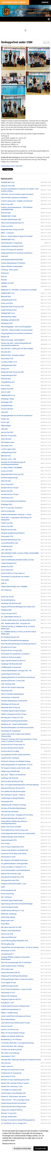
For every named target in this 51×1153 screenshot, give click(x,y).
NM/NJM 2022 (6, 456)
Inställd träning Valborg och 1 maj (12, 910)
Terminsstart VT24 (7, 358)
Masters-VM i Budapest (9, 996)
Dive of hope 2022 (7, 484)
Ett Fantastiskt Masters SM (10, 637)
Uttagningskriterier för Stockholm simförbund (16, 253)
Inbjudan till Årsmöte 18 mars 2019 (13, 788)
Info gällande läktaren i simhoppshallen (14, 863)
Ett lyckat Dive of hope (8, 647)
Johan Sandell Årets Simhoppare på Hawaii (16, 1016)
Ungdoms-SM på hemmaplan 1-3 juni (13, 884)
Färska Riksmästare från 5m (10, 972)
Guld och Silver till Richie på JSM (12, 781)
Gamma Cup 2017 (7, 1026)
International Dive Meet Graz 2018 (12, 877)
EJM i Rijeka (5, 580)
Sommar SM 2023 (7, 409)
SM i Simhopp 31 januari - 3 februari (13, 795)
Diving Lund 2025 (7, 226)
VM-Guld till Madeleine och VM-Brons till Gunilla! (17, 727)
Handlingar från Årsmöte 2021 (11, 603)
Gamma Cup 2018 (7, 934)
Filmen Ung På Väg (7, 894)
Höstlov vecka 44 (7, 1066)
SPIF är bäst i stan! (7, 969)
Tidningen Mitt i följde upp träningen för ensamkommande (21, 1060)
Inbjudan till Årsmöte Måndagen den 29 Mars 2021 (18, 607)
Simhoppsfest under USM (16, 42)
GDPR (3, 887)
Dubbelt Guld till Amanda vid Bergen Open (15, 1006)
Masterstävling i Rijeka (8, 316)
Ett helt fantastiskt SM (8, 890)
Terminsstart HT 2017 (8, 993)
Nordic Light (5, 422)
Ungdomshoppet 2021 (8, 563)
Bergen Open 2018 (7, 920)
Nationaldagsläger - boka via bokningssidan (16, 327)
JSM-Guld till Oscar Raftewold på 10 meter (15, 1023)
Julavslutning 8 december (10, 811)
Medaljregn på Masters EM (10, 320)
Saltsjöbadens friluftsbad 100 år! (12, 246)
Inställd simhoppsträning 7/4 (11, 1009)
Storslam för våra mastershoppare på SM (15, 1080)
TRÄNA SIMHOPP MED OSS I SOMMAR (14, 587)
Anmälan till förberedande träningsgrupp (15, 640)
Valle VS (4, 583)
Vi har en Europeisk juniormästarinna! (13, 501)
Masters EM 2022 (7, 491)
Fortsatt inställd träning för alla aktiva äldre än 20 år (18, 620)
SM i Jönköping (6, 897)
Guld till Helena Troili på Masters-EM (13, 1093)
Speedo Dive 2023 (7, 389)
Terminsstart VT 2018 (8, 951)
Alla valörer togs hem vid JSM (11, 927)
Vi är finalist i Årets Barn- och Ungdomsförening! (17, 1043)
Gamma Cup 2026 (7, 204)
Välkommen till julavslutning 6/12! (12, 223)
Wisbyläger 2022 (6, 504)
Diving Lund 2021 (7, 556)
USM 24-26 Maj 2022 (8, 511)
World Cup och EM (7, 597)
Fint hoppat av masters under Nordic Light (15, 768)
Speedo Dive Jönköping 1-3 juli (11, 1086)
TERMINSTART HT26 (8, 182)
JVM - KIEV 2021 (6, 550)
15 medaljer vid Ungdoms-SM (11, 1090)
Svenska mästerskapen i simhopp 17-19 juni (16, 514)
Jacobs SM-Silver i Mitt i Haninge (12, 1046)
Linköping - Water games (9, 270)
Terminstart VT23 (6, 446)
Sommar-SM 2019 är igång (10, 751)
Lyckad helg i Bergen (8, 917)
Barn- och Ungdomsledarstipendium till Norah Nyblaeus (20, 785)
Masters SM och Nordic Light (11, 873)
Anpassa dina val (8, 1144)
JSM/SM (4, 286)
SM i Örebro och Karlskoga (10, 1053)
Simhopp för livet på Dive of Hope (12, 1070)
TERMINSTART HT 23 (8, 395)
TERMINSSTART (6, 610)
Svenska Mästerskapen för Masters (13, 263)
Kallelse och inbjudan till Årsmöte (12, 1036)
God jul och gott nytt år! (9, 613)
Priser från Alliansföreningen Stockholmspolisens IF (18, 644)
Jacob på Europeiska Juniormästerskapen (15, 870)
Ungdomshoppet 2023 (8, 375)
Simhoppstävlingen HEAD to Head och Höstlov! (17, 979)
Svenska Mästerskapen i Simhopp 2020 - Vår (16, 670)
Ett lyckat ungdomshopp (9, 478)
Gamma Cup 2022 (7, 526)
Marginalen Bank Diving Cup (10, 707)
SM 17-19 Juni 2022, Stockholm (11, 508)
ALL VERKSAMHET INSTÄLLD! (11, 617)
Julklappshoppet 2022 (8, 452)
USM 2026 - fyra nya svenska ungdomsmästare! (17, 194)
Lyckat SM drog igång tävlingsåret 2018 (14, 940)
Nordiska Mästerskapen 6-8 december (14, 701)
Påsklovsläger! (6, 425)
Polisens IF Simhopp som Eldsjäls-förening (15, 761)
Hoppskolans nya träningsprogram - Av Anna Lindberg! (20, 947)
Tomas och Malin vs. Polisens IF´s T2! (13, 867)
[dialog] (25, 1139)
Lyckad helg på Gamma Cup (10, 674)
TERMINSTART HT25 (8, 239)
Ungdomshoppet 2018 (8, 840)
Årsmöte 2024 (6, 352)
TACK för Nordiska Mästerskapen (12, 694)
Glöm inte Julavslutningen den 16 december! (16, 962)
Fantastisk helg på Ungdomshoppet (13, 711)
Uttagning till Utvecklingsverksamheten (14, 721)
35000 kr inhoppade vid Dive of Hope (13, 714)
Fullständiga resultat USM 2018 (11, 166)
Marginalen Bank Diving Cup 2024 (12, 306)
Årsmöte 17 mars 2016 (8, 1113)
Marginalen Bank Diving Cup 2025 (12, 229)
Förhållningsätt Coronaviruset (11, 667)
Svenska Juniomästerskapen (11, 930)
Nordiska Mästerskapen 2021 (11, 540)
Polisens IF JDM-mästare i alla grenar (13, 1096)
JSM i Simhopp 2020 (8, 684)
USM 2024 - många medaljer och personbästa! (17, 330)
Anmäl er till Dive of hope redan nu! (13, 573)
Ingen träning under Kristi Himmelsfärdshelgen (17, 904)
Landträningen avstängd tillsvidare (12, 798)
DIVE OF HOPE (6, 392)
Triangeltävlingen (7, 405)
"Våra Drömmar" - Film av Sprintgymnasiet (15, 1100)
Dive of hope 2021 (7, 570)
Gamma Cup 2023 (7, 432)
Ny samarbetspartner (8, 600)
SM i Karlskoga (6, 590)
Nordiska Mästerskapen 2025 (11, 219)
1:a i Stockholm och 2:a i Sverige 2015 (14, 1123)
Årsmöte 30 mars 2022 (8, 530)
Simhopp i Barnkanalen (9, 1116)
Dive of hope (5, 843)
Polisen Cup (5, 419)
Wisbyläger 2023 (6, 402)
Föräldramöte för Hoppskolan (11, 1073)
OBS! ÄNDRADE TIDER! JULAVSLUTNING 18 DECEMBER (20, 553)
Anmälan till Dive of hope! (9, 488)
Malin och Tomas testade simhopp (13, 1033)
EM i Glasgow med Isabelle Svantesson (14, 860)
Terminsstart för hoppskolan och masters (15, 576)
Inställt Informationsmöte (9, 986)
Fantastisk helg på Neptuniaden (12, 900)
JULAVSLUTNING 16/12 (9, 362)
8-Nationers (5, 273)
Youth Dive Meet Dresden (9, 907)
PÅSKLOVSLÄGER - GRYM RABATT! (13, 340)
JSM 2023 (4, 429)
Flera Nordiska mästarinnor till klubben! (14, 197)
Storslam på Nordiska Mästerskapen (13, 808)
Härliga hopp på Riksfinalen (10, 771)
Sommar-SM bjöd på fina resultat (12, 748)
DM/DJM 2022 (6, 481)
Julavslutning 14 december (10, 697)
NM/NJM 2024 (6, 296)
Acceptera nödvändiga (22, 1148)
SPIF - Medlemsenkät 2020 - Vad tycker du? (15, 623)
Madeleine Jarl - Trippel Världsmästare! (14, 724)
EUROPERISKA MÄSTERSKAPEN (12, 260)
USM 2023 (4, 412)
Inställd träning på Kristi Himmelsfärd (13, 1103)
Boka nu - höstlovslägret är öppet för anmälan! (17, 236)
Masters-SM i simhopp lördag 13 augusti (15, 1083)
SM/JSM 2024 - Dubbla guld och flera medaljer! (17, 348)
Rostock (4, 276)
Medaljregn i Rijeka (7, 399)
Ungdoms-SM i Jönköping (10, 758)
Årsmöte (4, 280)
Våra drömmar (6, 1063)
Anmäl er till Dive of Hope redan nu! (13, 744)
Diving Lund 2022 (7, 471)
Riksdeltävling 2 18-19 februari (11, 1039)
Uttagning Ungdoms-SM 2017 (11, 999)
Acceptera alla (40, 1148)
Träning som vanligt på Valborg (11, 1110)
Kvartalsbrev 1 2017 (7, 1003)
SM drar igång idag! (7, 944)
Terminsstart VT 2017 (8, 1056)
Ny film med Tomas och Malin (11, 827)
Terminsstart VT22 (7, 536)
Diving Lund (5, 369)
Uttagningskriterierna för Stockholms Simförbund (18, 677)
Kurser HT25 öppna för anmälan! (12, 250)
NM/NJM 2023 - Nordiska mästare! (13, 355)
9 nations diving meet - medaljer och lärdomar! (16, 201)
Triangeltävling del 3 (8, 382)
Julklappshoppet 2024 (8, 300)
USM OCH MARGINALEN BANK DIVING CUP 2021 (17, 560)
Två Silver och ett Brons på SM (11, 1049)
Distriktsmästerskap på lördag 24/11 (13, 818)
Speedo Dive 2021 (7, 566)
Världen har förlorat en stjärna (11, 657)
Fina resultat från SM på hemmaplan (13, 791)
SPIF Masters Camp (7, 442)
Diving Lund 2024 (7, 303)
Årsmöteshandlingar (8, 1019)
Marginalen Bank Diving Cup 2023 (12, 372)
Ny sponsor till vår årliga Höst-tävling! (13, 853)
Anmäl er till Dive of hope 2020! (11, 650)
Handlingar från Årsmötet (9, 778)
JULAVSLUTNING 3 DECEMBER (11, 467)
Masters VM (5, 337)
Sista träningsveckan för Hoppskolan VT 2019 (16, 765)
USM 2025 (4, 256)
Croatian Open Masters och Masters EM (14, 850)
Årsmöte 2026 (6, 213)
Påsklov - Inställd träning (9, 1013)
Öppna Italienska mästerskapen (12, 266)
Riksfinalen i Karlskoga (8, 914)
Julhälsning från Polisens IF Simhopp (13, 805)
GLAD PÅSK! (5, 924)
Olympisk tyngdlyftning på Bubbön (13, 533)
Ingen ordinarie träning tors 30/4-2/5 (13, 660)
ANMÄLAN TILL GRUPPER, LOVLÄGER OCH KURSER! (19, 290)
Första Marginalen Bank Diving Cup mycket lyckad (18, 833)
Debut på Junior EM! (8, 186)
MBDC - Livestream (7, 233)
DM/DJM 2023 (6, 379)
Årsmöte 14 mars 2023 (8, 436)
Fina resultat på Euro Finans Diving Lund (14, 830)
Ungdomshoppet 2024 (8, 310)
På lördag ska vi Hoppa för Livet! (12, 717)
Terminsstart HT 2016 (8, 1076)
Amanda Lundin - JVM (8, 459)
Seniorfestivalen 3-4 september (11, 243)
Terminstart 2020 (6, 691)
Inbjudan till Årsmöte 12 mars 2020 (13, 681)
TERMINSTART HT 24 (8, 313)
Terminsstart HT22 (7, 498)
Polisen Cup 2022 (7, 523)
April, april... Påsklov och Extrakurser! (13, 775)
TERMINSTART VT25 (7, 293)
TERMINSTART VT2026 (8, 216)
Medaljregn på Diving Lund (10, 704)
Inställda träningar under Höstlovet (12, 837)
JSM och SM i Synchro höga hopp (12, 687)
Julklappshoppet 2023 (8, 365)
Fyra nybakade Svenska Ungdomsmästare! (15, 754)
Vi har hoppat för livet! (8, 982)
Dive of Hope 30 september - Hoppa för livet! (16, 989)
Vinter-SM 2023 (6, 439)
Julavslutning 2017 (7, 954)
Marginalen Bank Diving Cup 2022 (12, 474)
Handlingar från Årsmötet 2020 (11, 664)
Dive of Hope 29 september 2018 (12, 847)
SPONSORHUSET (7, 546)
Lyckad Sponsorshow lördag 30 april (13, 1106)
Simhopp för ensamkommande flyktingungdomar (18, 1120)
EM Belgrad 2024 (6, 323)
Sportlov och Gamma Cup (10, 1029)
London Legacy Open (8, 449)
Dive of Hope (5, 385)
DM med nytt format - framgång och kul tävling (17, 815)
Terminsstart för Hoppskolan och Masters (15, 654)
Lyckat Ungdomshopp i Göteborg (12, 966)
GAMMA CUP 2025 (7, 283)
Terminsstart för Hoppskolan (11, 731)
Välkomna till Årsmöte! (8, 937)
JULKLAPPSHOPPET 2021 (9, 543)
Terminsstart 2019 (7, 801)
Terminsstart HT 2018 (8, 857)
